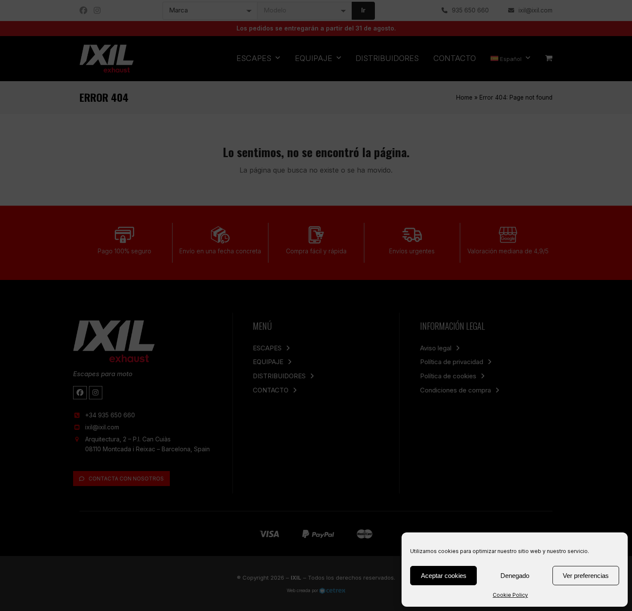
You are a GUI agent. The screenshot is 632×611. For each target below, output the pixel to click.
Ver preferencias (586, 575)
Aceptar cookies (443, 575)
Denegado (514, 575)
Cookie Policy (510, 595)
